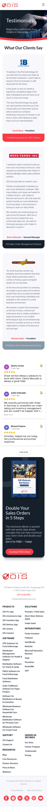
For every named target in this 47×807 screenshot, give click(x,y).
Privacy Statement (17, 790)
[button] (32, 5)
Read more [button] (8, 415)
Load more (23, 452)
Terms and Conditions (34, 790)
